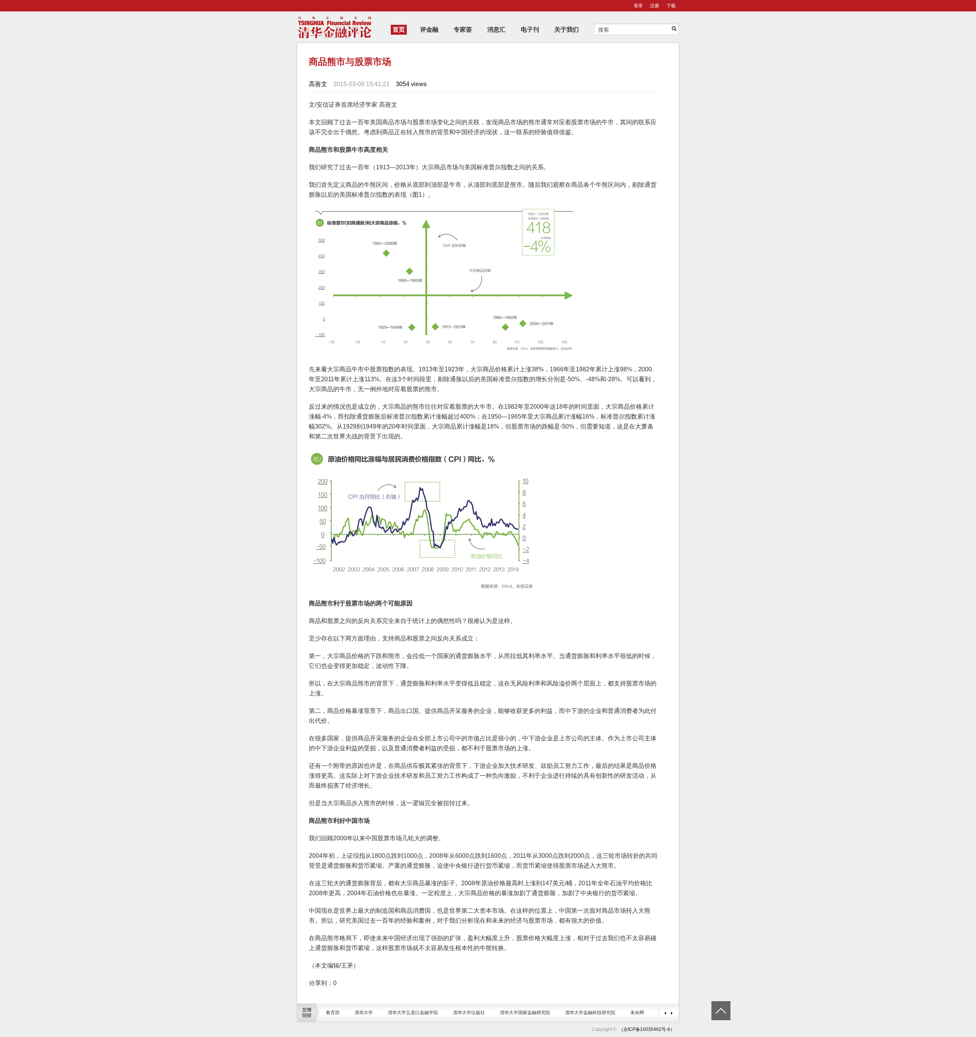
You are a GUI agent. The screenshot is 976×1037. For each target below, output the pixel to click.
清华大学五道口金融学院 (413, 1012)
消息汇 (496, 29)
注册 (654, 5)
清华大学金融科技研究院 (590, 1012)
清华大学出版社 (469, 1012)
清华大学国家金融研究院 (525, 1012)
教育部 (333, 1012)
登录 (638, 5)
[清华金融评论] (618, 1029)
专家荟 (463, 29)
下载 (671, 5)
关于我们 (566, 29)
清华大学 (364, 1012)
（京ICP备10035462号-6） (647, 1029)
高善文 (318, 84)
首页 (399, 29)
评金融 (429, 29)
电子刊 (530, 29)
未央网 (637, 1012)
